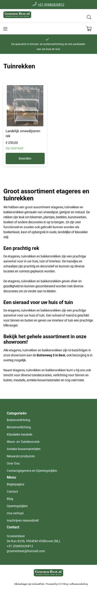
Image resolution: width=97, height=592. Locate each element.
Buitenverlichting (18, 420)
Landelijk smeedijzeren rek (23, 133)
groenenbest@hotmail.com (26, 551)
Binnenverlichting (19, 427)
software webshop (78, 584)
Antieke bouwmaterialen (24, 449)
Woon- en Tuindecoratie (23, 441)
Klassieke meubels (19, 434)
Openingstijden (17, 506)
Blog (10, 499)
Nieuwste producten (21, 456)
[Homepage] (25, 17)
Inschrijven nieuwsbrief (23, 520)
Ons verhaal (15, 513)
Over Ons (13, 463)
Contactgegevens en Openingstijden (32, 470)
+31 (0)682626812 (51, 4)
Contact (12, 491)
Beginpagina (15, 484)
